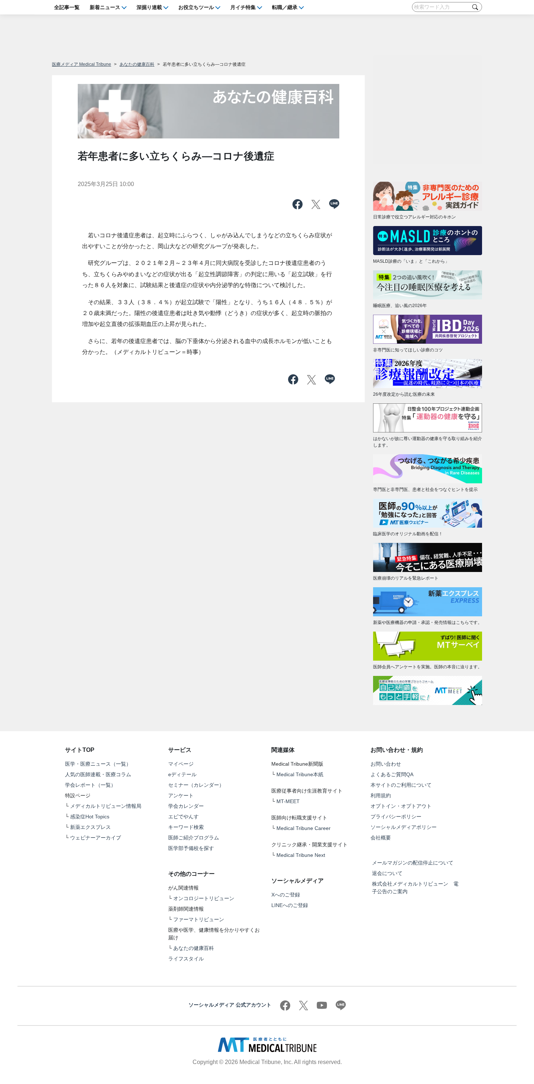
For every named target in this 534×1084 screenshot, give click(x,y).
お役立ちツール (196, 7)
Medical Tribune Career (303, 828)
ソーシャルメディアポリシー (404, 827)
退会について (387, 873)
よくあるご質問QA (392, 774)
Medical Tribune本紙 (299, 774)
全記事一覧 (67, 7)
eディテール (182, 774)
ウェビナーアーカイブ (95, 838)
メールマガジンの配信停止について (412, 863)
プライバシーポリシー (396, 816)
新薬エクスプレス (90, 827)
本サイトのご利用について (401, 785)
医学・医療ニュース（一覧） (98, 764)
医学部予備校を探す (191, 848)
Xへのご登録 (285, 895)
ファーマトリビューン (198, 919)
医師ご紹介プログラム (193, 838)
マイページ (181, 764)
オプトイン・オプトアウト (401, 806)
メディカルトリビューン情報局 (105, 806)
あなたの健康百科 (137, 64)
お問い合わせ (386, 764)
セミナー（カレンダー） (196, 785)
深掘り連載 (149, 7)
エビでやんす (183, 816)
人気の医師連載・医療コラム (98, 774)
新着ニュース (105, 7)
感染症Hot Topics (89, 816)
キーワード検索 (186, 827)
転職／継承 (285, 7)
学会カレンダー (186, 806)
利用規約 (381, 795)
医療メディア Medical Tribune (81, 64)
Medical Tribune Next (300, 855)
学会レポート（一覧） (90, 785)
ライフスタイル (186, 959)
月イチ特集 (243, 7)
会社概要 (381, 838)
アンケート (181, 795)
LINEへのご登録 (289, 905)
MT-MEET (288, 801)
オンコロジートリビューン (203, 898)
